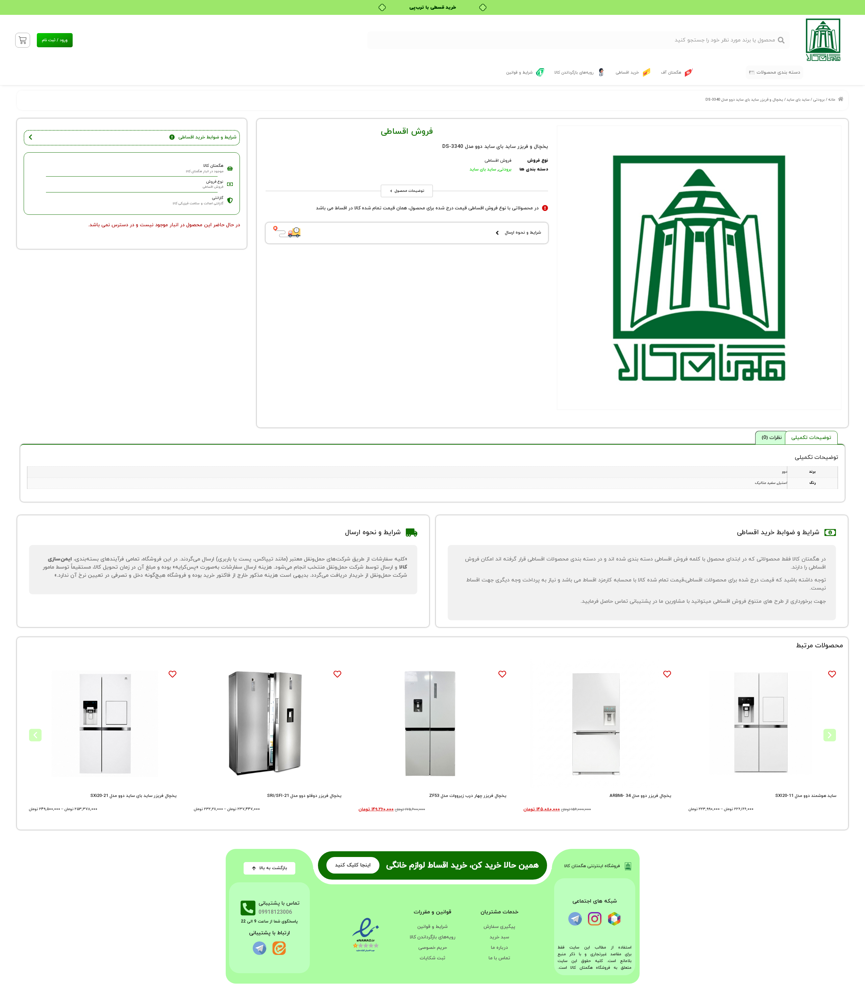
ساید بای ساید (798, 99)
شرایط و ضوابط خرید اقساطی (207, 137)
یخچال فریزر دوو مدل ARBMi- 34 (640, 796)
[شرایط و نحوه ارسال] (497, 233)
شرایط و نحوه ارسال (523, 233)
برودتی (819, 99)
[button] (774, 72)
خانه (831, 99)
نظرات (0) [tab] (772, 437)
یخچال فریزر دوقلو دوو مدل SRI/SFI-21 (304, 796)
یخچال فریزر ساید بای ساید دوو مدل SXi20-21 (133, 796)
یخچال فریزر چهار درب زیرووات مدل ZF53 (467, 796)
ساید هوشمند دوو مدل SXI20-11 (805, 796)
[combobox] (578, 40)
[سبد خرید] (22, 40)
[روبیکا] (614, 919)
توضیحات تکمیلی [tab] (811, 437)
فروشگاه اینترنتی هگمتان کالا (592, 866)
